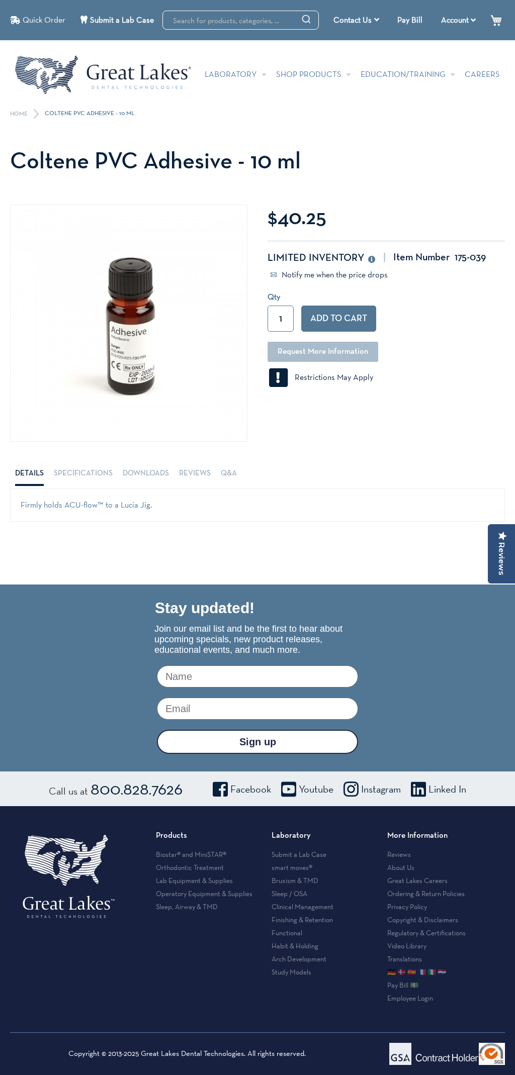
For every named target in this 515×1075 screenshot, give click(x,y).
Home (19, 114)
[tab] (29, 473)
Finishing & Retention (302, 919)
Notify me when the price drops (334, 274)
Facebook (250, 789)
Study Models (291, 971)
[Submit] (306, 19)
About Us (400, 867)
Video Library (406, 945)
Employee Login (410, 998)
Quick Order (44, 20)
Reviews (195, 473)
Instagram (381, 789)
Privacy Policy (407, 906)
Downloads (146, 473)
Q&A (229, 473)
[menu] (357, 20)
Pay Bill (409, 20)
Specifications (83, 473)
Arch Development (299, 958)
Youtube (316, 789)
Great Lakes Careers (417, 880)
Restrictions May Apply (331, 377)
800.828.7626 (137, 788)
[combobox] (240, 20)
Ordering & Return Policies (426, 893)
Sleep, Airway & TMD (187, 906)
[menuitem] (356, 20)
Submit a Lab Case (122, 20)
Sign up (257, 741)
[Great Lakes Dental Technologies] (103, 74)
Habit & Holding (295, 945)
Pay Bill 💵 (402, 985)
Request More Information (323, 352)
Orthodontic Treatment (190, 867)
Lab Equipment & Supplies (194, 880)
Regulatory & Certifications (426, 932)
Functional (287, 932)
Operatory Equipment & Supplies (204, 893)
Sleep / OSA (289, 893)
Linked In (447, 789)
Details (29, 473)
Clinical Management (302, 906)
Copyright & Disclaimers (422, 919)
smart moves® (292, 867)
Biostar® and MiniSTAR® (191, 854)
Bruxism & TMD (295, 880)
